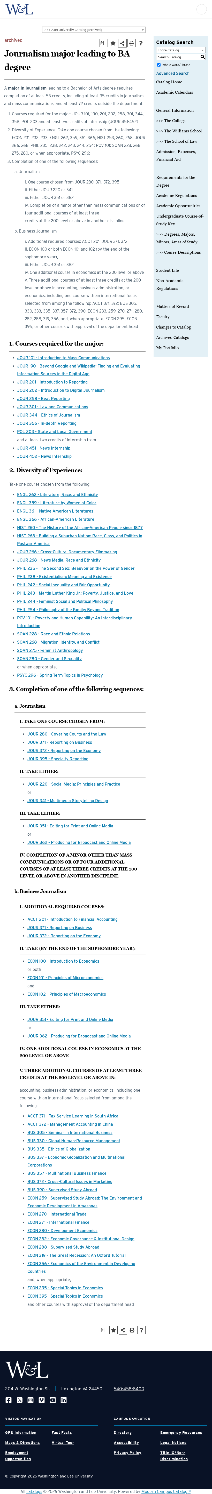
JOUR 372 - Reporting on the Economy (64, 750)
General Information (175, 110)
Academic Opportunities (178, 206)
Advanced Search (173, 73)
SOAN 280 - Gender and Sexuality (49, 658)
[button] (201, 9)
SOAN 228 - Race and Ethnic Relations (53, 634)
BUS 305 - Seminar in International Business (69, 1132)
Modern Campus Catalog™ (166, 1491)
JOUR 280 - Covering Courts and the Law (66, 734)
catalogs (34, 1491)
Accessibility (126, 1443)
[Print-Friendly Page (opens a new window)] (131, 43)
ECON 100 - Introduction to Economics (63, 961)
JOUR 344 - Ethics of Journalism (48, 415)
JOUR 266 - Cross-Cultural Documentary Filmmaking (67, 551)
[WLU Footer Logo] (27, 1369)
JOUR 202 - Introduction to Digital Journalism (61, 390)
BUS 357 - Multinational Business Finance (67, 1173)
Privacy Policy (127, 1453)
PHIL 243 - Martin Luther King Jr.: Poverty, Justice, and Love (75, 593)
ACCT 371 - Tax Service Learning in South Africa (72, 1116)
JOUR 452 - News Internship (44, 456)
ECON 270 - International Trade (57, 1214)
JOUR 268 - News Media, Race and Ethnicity (59, 560)
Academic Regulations (176, 195)
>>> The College (171, 120)
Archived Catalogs (172, 337)
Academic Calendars (174, 92)
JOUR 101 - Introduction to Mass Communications (63, 357)
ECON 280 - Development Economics (62, 1230)
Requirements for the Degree (175, 181)
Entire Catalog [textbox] (168, 50)
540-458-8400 (129, 1388)
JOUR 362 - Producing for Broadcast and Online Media (79, 842)
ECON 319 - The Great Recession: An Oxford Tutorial (76, 1255)
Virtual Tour (63, 1443)
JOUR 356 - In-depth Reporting (47, 423)
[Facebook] (8, 1399)
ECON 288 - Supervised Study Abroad (63, 1247)
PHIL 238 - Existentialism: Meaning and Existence (64, 576)
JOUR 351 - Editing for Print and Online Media (70, 826)
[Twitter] (19, 1399)
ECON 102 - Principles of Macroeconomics (66, 994)
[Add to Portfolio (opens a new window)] (113, 43)
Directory (123, 1433)
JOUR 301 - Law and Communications (52, 406)
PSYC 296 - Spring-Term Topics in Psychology (60, 675)
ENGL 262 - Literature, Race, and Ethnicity (57, 494)
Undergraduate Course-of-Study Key (180, 220)
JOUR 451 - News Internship (43, 448)
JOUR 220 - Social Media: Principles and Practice (73, 784)
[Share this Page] (122, 43)
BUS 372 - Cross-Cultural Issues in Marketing (69, 1181)
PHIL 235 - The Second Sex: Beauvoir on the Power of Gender (76, 568)
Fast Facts (62, 1433)
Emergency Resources (181, 1433)
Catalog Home (169, 82)
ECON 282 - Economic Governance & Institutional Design (80, 1238)
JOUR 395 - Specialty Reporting (57, 758)
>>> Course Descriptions (178, 252)
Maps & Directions (22, 1443)
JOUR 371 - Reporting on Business (59, 742)
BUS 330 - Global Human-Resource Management (73, 1140)
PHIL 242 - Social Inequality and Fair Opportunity (63, 584)
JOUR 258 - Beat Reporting (43, 398)
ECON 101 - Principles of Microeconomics (65, 977)
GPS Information (20, 1433)
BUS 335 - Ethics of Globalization (58, 1149)
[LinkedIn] (63, 1399)
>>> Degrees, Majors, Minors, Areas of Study (177, 238)
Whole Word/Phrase (176, 65)
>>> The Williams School (179, 131)
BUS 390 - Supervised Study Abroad (62, 1189)
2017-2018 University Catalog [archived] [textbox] (73, 30)
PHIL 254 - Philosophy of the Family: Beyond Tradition (68, 609)
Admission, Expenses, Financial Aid (176, 155)
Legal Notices (173, 1443)
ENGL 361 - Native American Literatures (55, 511)
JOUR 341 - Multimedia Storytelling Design (67, 800)
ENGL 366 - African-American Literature (55, 519)
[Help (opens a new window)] (141, 43)
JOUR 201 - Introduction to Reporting (52, 382)
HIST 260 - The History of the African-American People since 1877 (80, 527)
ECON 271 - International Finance (58, 1222)
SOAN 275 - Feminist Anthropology (50, 650)
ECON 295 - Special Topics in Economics (65, 1287)
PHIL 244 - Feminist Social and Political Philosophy (65, 601)
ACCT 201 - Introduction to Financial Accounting (72, 919)
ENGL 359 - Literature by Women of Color (56, 502)
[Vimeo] (41, 1399)
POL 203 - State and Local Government (54, 431)
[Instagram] (30, 1399)
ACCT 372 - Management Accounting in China (70, 1124)
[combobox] (94, 30)
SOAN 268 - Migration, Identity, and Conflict (58, 642)
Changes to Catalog (173, 327)
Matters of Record (172, 306)
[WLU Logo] (19, 9)
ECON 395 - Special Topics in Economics (65, 1296)
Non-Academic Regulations (169, 284)
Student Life (167, 270)
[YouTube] (52, 1399)
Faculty (163, 316)
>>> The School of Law (176, 141)
